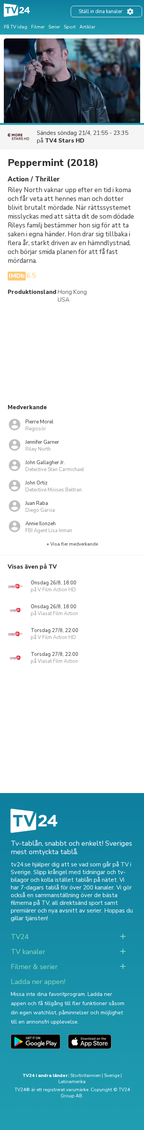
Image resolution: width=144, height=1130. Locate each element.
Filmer (38, 27)
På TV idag (15, 27)
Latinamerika (72, 1082)
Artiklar (87, 27)
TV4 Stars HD (64, 140)
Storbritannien (85, 1075)
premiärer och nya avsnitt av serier (56, 910)
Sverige (111, 1075)
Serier (54, 27)
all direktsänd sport (77, 903)
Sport (70, 27)
